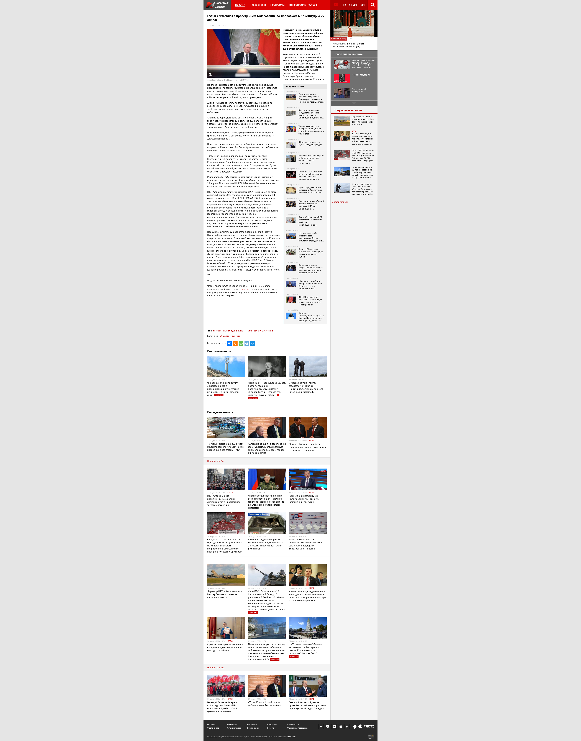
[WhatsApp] (241, 343)
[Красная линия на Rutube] (347, 726)
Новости (240, 4)
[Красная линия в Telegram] (327, 726)
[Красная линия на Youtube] (340, 726)
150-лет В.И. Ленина (263, 331)
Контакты (211, 725)
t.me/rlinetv (245, 289)
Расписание (252, 725)
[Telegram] (247, 343)
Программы (277, 4)
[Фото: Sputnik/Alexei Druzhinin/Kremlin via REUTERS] (243, 53)
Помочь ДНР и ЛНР (354, 4)
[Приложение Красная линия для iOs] (360, 726)
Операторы (232, 725)
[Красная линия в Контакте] (321, 726)
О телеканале (213, 728)
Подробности (258, 4)
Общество (224, 336)
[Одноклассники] (235, 343)
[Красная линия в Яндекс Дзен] (334, 726)
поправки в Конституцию (225, 331)
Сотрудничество (234, 728)
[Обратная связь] (336, 5)
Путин (249, 331)
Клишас (241, 331)
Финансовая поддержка (297, 728)
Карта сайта (291, 737)
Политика (235, 336)
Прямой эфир (253, 728)
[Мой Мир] (252, 343)
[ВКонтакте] (229, 343)
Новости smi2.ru (215, 461)
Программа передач (304, 4)
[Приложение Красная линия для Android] (354, 726)
